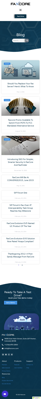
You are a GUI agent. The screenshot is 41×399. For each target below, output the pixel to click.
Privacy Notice (6, 371)
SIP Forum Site (20, 193)
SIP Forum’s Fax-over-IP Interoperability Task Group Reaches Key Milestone (20, 208)
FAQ (27, 367)
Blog (3, 377)
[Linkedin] (3, 354)
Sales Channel (6, 367)
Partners (4, 364)
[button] (20, 10)
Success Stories (6, 383)
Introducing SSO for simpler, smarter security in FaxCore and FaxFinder (20, 162)
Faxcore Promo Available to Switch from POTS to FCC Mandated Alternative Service (20, 123)
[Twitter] (12, 354)
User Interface (18, 367)
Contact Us (29, 364)
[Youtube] (6, 354)
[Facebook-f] (9, 354)
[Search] (27, 40)
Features (16, 364)
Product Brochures (7, 380)
